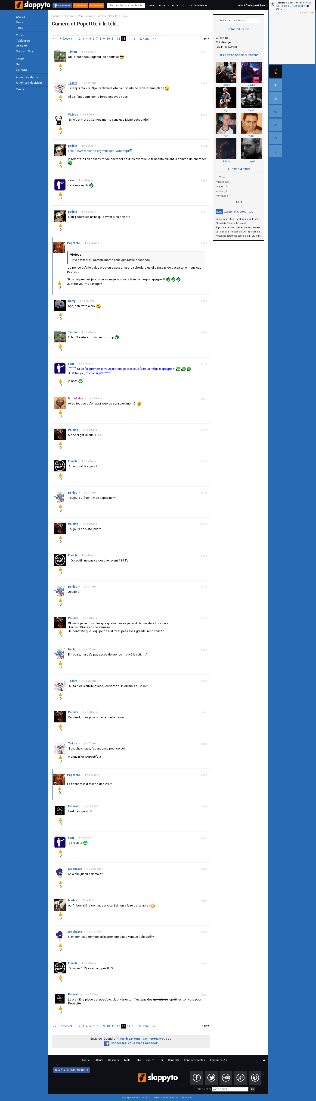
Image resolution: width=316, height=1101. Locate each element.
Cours (20, 35)
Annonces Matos (27, 77)
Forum (20, 59)
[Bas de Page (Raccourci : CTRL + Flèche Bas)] (275, 151)
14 (128, 38)
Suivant (144, 38)
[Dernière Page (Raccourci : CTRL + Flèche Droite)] (275, 111)
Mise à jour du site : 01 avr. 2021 (135, 1097)
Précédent (66, 38)
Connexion (64, 5)
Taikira (280, 2)
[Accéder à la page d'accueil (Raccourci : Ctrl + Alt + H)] (33, 7)
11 (113, 38)
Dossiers (22, 46)
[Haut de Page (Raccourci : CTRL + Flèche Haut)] (275, 138)
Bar (18, 64)
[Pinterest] (255, 1078)
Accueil (20, 17)
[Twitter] (211, 1078)
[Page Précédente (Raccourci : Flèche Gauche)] (275, 98)
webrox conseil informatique (166, 1097)
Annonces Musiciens (29, 82)
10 (108, 38)
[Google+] (240, 1078)
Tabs (236, 212)
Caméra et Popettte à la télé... (113, 16)
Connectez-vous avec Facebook (134, 1043)
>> (154, 38)
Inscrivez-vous (129, 1038)
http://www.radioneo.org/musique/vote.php (98, 151)
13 (123, 38)
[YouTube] (226, 1078)
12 (118, 38)
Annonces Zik (218, 1060)
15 (133, 38)
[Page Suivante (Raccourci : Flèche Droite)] (275, 85)
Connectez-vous (155, 1038)
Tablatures (23, 40)
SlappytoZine (24, 51)
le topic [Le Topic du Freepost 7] (294, 4)
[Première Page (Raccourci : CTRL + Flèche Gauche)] (275, 125)
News (19, 22)
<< (54, 38)
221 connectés (199, 5)
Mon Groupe (85, 16)
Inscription (96, 5)
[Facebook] (196, 1078)
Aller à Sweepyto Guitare (251, 5)
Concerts (22, 69)
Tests (19, 27)
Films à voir (187, 1097)
